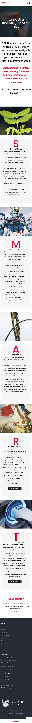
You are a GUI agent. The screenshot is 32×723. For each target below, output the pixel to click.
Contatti (3, 650)
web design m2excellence (16, 713)
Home (3, 627)
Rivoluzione (4, 641)
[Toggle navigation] (30, 3)
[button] (14, 488)
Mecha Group (4, 632)
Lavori (3, 647)
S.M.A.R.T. (3, 638)
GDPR (28, 711)
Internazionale (5, 635)
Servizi (3, 644)
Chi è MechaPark (5, 630)
